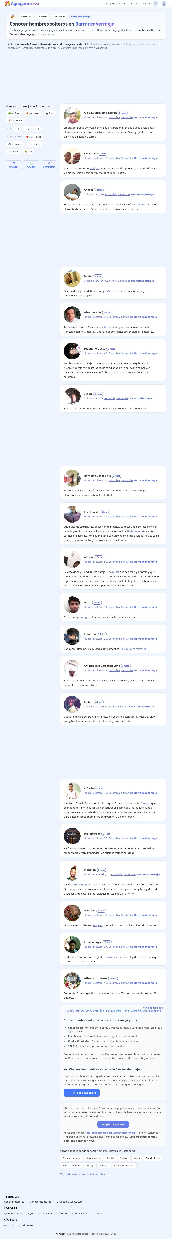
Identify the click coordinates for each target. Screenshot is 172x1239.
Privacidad (81, 1213)
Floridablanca (153, 1158)
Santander (127, 117)
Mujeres (111, 291)
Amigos (85, 617)
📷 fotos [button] (50, 113)
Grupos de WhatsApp (69, 1201)
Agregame (25, 3)
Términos (63, 1213)
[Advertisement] (86, 77)
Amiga (96, 680)
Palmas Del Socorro (124, 1165)
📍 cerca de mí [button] (15, 120)
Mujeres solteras (115, 3)
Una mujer (113, 572)
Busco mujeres (82, 884)
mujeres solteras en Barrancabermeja (110, 1132)
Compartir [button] (49, 166)
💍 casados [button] (34, 144)
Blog (7, 1225)
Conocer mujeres (14, 1201)
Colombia (114, 117)
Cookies (98, 1213)
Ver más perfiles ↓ (153, 1007)
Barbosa (124, 1158)
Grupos (31, 166)
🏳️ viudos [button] (13, 151)
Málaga (90, 1165)
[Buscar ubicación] (156, 3)
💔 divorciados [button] (33, 136)
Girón (137, 1158)
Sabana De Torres (71, 1165)
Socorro (104, 1165)
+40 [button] (17, 128)
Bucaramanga (93, 1158)
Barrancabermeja (71, 1158)
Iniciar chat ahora (81, 1092)
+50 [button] (27, 128)
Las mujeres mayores (133, 648)
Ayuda (32, 1213)
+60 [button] (37, 128)
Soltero (140, 204)
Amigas (94, 168)
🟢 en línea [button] (13, 113)
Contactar (47, 1213)
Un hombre (134, 531)
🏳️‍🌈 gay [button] (28, 151)
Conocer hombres (40, 1201)
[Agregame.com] (13, 16)
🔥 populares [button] (32, 113)
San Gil (110, 1158)
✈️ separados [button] (15, 144)
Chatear (13, 166)
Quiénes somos (13, 1213)
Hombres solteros (141, 3)
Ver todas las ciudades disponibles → (84, 1174)
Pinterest (28, 1225)
